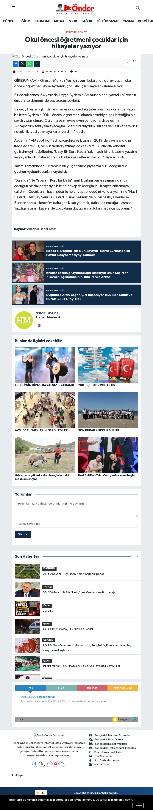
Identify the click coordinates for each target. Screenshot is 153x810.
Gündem (48, 640)
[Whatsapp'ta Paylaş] (29, 64)
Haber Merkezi (48, 317)
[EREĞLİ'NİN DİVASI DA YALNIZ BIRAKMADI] (45, 364)
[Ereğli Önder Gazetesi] (74, 8)
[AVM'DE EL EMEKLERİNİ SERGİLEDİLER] (45, 409)
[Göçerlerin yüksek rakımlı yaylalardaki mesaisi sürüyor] (45, 454)
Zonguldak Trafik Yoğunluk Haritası (115, 748)
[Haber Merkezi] (24, 320)
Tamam (138, 805)
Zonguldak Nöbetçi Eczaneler (112, 735)
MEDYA (59, 21)
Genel (46, 605)
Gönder (23, 534)
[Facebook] (35, 764)
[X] (42, 764)
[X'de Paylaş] (22, 64)
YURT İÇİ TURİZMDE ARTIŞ (96, 385)
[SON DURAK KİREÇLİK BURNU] (108, 409)
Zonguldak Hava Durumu (109, 739)
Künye (19, 775)
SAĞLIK (86, 21)
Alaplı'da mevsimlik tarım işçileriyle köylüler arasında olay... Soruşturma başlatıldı (87, 648)
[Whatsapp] (62, 764)
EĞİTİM (25, 21)
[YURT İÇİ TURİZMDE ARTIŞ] (108, 364)
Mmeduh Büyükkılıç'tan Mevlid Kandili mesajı (79, 592)
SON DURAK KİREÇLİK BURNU (98, 430)
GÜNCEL (9, 21)
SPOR (73, 21)
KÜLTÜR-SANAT (107, 21)
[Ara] (137, 8)
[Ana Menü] (13, 8)
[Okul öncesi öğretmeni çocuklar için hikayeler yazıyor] (76, 56)
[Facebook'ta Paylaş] (15, 64)
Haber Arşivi (101, 764)
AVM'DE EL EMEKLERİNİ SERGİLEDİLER (41, 430)
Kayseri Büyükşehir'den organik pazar (73, 574)
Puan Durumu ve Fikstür (108, 752)
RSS (42, 793)
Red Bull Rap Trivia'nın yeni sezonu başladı (107, 475)
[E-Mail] (39, 326)
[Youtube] (55, 764)
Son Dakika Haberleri (107, 760)
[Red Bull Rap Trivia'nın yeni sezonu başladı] (108, 454)
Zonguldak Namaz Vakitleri (110, 743)
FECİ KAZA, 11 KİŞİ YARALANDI (68, 629)
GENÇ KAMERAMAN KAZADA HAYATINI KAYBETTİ (81, 666)
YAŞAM (128, 21)
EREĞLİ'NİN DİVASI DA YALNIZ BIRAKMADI (44, 385)
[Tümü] (136, 556)
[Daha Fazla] (37, 64)
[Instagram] (49, 764)
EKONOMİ (42, 21)
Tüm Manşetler (103, 756)
